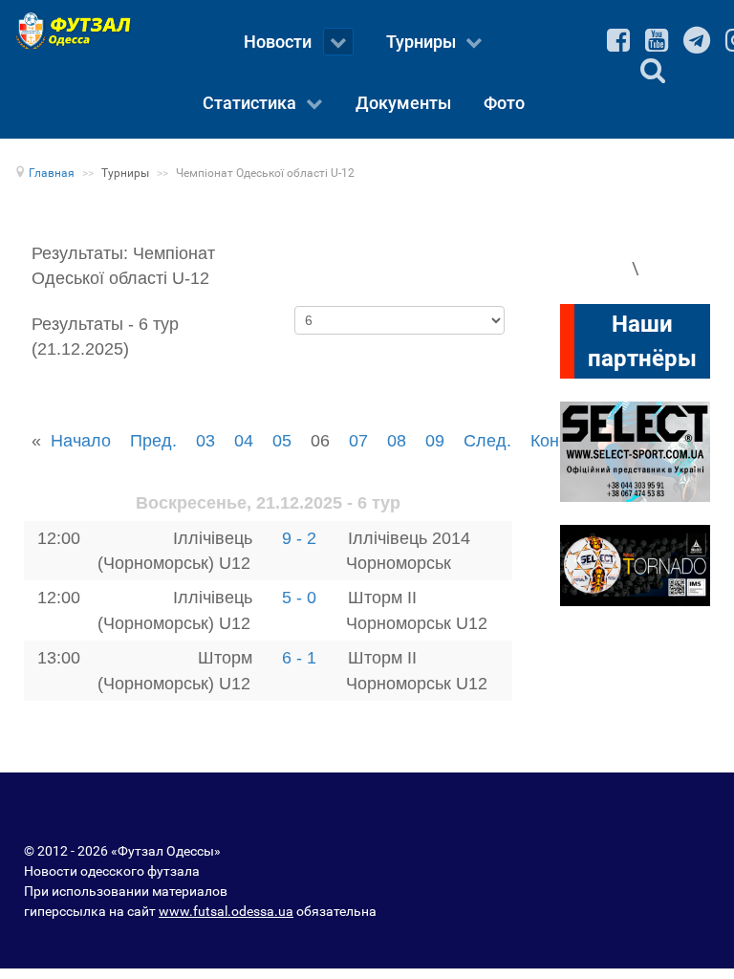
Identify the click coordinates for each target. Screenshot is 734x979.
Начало (81, 440)
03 (205, 440)
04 (243, 440)
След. (487, 440)
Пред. (153, 440)
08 (396, 440)
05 (281, 440)
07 (358, 440)
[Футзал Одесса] (77, 31)
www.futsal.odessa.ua (226, 911)
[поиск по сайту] (652, 69)
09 (434, 440)
